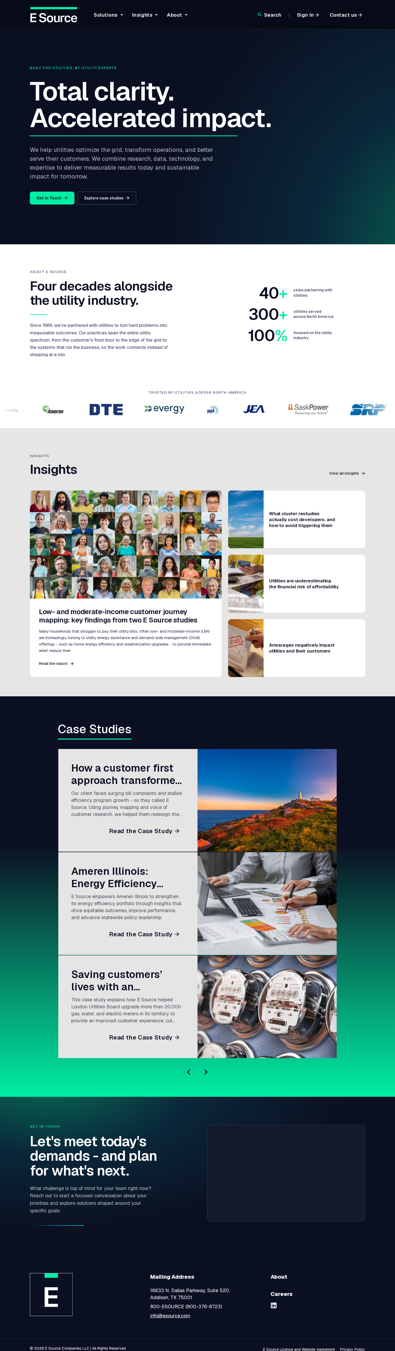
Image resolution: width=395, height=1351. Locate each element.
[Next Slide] (223, 866)
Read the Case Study (141, 831)
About (279, 1071)
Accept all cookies (358, 1323)
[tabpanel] (197, 801)
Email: (295, 931)
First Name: (227, 931)
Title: (222, 977)
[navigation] (140, 17)
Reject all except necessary (294, 1323)
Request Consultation (286, 1005)
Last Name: (227, 954)
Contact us (343, 15)
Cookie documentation (57, 1337)
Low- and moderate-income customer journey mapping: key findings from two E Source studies (118, 616)
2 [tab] (197, 866)
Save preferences (229, 1323)
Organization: (301, 977)
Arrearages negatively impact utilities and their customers (302, 648)
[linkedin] (274, 1100)
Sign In (305, 15)
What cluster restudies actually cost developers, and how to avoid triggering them (302, 519)
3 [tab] (210, 866)
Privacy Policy (352, 1144)
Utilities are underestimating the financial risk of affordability (304, 584)
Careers (282, 1088)
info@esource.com (170, 1111)
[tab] (108, 19)
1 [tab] (185, 866)
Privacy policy (21, 1337)
